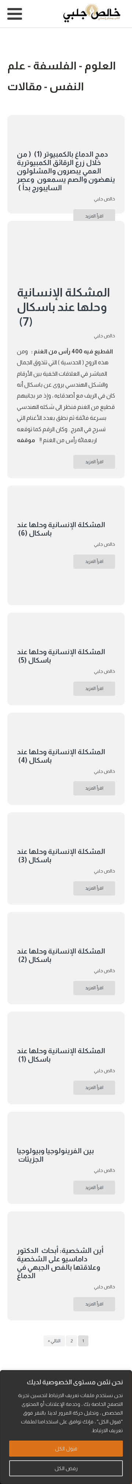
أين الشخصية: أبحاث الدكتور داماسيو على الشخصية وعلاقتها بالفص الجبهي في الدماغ (60, 1263)
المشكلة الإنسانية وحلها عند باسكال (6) (61, 529)
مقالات (24, 86)
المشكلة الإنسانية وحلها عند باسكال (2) (61, 955)
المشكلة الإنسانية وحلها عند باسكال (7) (63, 307)
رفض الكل (66, 1468)
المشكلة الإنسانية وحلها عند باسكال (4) (61, 756)
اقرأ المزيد (94, 216)
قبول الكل (66, 1449)
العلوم (100, 66)
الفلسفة (55, 66)
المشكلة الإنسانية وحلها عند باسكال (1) (61, 1055)
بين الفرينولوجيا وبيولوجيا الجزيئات (55, 1155)
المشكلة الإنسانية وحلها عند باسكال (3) (61, 856)
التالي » (54, 1340)
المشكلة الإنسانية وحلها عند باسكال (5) (61, 656)
